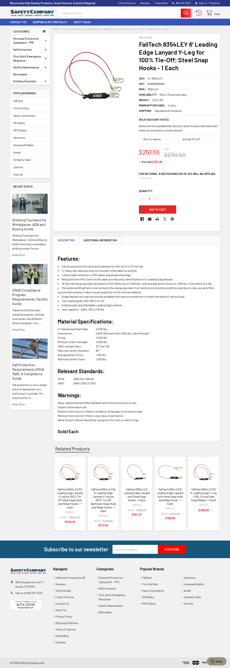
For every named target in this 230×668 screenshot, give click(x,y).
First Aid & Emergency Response (27, 58)
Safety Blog (82, 22)
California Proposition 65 (70, 577)
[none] (95, 75)
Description (66, 240)
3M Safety (19, 123)
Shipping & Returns (66, 623)
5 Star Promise (126, 3)
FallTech (18, 101)
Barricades (20, 74)
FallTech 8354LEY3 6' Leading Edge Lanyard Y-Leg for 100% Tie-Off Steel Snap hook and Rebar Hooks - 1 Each (70, 498)
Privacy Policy (63, 616)
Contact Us (18, 22)
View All (18, 174)
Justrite (18, 167)
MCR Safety (20, 130)
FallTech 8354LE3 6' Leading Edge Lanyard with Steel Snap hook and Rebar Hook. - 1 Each (170, 496)
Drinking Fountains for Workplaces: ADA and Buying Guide (29, 224)
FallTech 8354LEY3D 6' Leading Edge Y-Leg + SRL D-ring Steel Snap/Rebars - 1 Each (203, 495)
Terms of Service (65, 629)
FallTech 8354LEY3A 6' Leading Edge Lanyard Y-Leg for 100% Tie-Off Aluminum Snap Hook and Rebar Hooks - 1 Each (103, 500)
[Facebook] (142, 219)
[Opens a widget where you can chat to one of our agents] (216, 661)
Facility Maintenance (26, 67)
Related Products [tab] (72, 448)
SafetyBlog (61, 635)
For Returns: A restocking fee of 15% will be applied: (177, 176)
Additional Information (100, 240)
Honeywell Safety (23, 145)
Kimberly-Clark (22, 159)
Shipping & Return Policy (50, 22)
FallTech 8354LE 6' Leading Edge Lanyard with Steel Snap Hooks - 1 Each (137, 495)
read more (18, 255)
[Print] (157, 219)
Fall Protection (22, 49)
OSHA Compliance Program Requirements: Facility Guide (29, 297)
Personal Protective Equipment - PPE (26, 40)
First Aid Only (21, 108)
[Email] (149, 219)
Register (215, 3)
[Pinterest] (172, 219)
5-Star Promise (64, 597)
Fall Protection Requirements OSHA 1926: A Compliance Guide (28, 371)
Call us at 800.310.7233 (28, 593)
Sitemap (60, 642)
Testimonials (63, 590)
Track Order (161, 3)
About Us (60, 610)
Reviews (145, 3)
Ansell (16, 152)
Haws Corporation (24, 115)
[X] (165, 219)
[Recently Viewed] (199, 13)
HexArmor (19, 137)
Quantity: (146, 191)
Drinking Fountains (24, 81)
